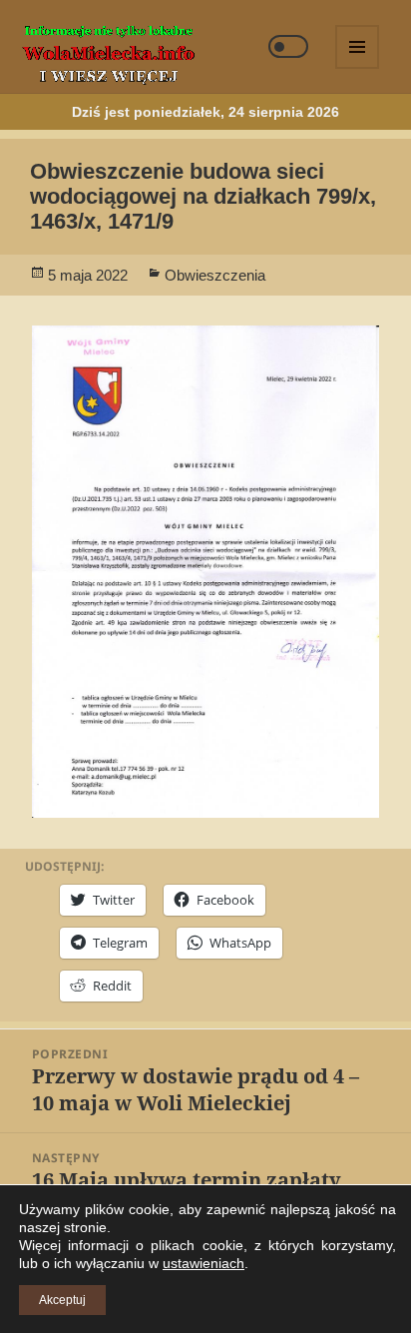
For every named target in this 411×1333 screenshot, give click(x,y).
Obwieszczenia (215, 275)
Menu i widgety (358, 68)
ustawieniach (203, 1263)
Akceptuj (62, 1300)
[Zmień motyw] (288, 46)
